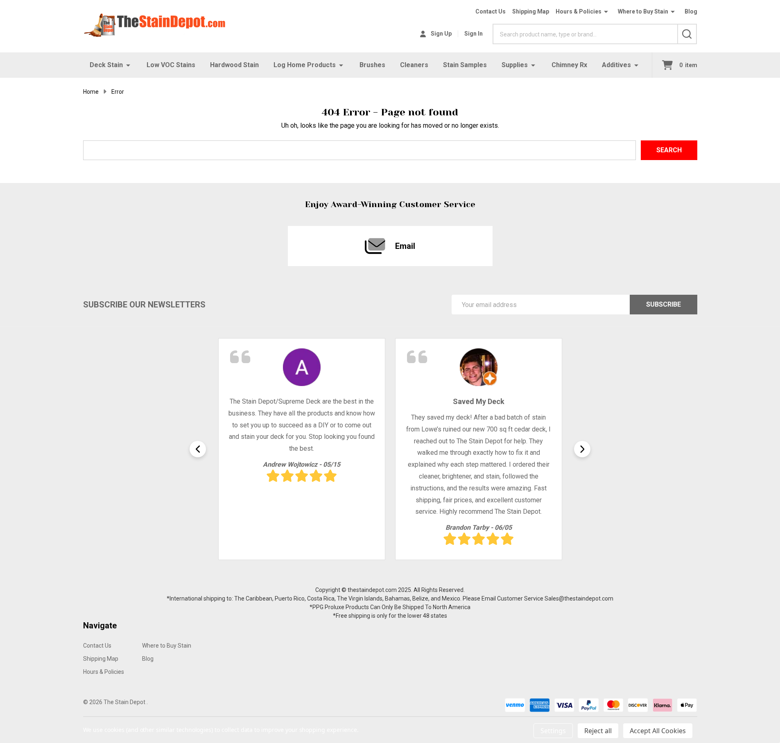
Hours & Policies (578, 11)
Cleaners (414, 65)
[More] (128, 65)
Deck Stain (106, 65)
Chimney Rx (569, 65)
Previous (198, 449)
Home (91, 91)
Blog (691, 11)
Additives (616, 65)
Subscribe (663, 304)
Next (582, 449)
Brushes (372, 65)
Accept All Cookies (658, 730)
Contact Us (490, 11)
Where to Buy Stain (643, 11)
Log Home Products (305, 65)
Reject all (598, 730)
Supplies (515, 65)
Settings (553, 730)
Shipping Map (530, 11)
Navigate (100, 625)
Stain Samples (465, 65)
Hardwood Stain (234, 65)
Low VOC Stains (171, 65)
